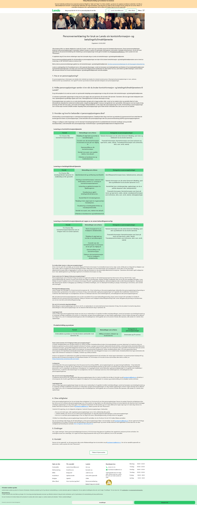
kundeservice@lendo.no (81, 406)
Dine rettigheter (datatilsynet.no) (83, 423)
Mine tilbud (132, 10)
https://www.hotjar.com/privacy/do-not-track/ (65, 359)
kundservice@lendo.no (130, 377)
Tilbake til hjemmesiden (98, 452)
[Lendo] (56, 10)
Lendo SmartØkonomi (117, 10)
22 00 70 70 (75, 10)
